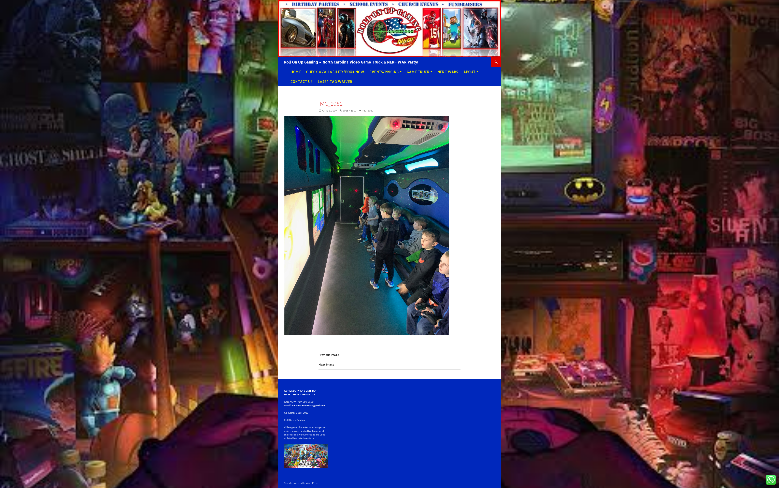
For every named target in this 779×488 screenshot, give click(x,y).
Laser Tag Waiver (335, 81)
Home (296, 72)
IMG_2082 (367, 110)
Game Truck (418, 72)
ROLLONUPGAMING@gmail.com (308, 405)
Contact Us (301, 81)
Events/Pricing (384, 72)
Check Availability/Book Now (335, 72)
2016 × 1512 (349, 110)
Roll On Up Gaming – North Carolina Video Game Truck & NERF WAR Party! (351, 62)
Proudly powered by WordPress (301, 483)
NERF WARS (447, 72)
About (469, 72)
